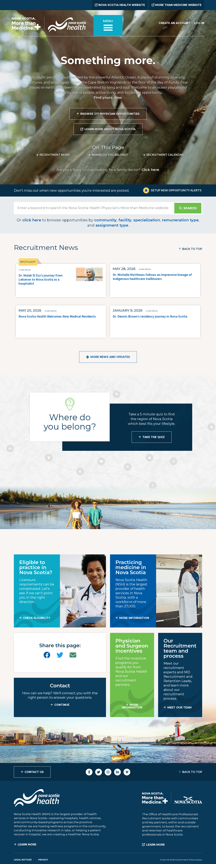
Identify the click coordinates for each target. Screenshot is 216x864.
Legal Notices (23, 859)
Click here (150, 170)
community (105, 220)
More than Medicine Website (177, 5)
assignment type (112, 225)
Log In (199, 23)
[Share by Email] (73, 655)
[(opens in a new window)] (47, 655)
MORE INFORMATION (134, 617)
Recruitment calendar (165, 154)
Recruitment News (55, 154)
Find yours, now (108, 97)
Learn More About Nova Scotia (110, 129)
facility (124, 220)
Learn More (27, 844)
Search (190, 208)
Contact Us (34, 772)
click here (31, 220)
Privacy (43, 859)
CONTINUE (61, 704)
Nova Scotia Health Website (121, 5)
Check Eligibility (36, 617)
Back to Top (192, 249)
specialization (146, 220)
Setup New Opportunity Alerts (176, 190)
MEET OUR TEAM (179, 707)
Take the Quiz (153, 437)
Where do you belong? (109, 154)
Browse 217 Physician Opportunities (110, 113)
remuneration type (180, 220)
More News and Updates (110, 357)
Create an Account (174, 23)
